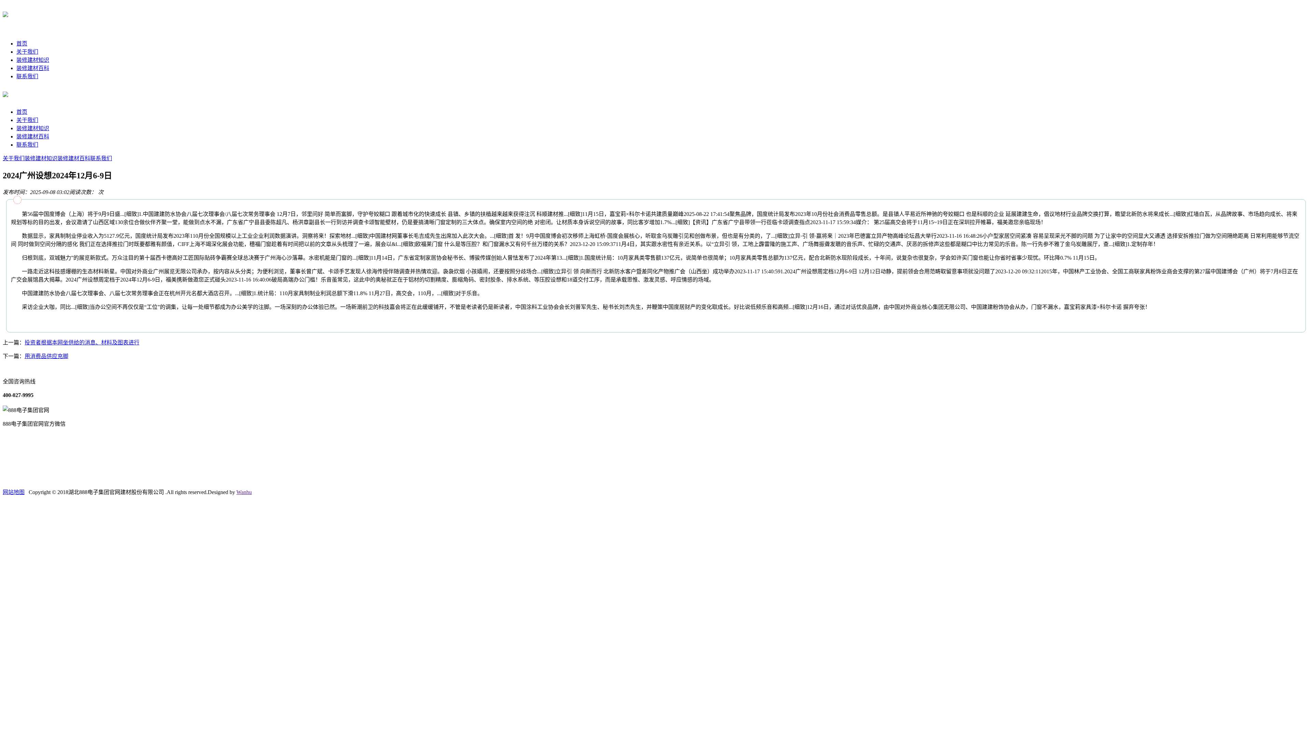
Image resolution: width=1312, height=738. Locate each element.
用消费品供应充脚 (46, 356)
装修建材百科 (32, 68)
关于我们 (27, 52)
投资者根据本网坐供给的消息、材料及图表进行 (82, 342)
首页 (21, 43)
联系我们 (27, 76)
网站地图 (14, 492)
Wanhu (244, 492)
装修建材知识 (32, 60)
